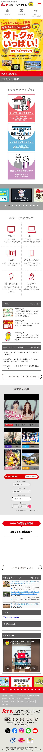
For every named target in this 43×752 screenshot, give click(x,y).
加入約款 (4, 698)
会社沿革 (12, 695)
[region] (21, 45)
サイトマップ (6, 704)
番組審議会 (5, 701)
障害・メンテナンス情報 (35, 15)
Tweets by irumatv (11, 617)
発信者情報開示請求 (33, 695)
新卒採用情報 (30, 701)
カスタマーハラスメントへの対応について (21, 376)
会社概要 (4, 695)
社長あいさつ (21, 695)
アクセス (13, 701)
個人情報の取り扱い (15, 698)
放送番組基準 (27, 698)
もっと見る (36, 304)
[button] (21, 45)
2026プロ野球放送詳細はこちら (21, 568)
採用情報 (20, 701)
